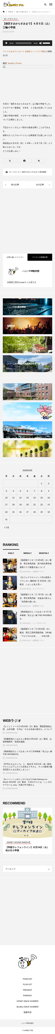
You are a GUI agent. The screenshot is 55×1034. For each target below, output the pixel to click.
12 (20, 498)
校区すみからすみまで (30, 172)
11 (13, 498)
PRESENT (27, 990)
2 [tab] (27, 835)
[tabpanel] (27, 831)
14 (34, 498)
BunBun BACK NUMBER (27, 1007)
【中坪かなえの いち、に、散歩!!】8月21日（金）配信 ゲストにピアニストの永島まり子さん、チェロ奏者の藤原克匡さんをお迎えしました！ (27, 767)
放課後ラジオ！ (39, 572)
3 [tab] (30, 835)
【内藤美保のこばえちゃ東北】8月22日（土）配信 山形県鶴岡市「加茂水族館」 (27, 740)
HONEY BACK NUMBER (27, 1001)
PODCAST (27, 979)
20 (27, 504)
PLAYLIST (27, 984)
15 (41, 498)
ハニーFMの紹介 (27, 1023)
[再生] (6, 43)
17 (6, 504)
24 (6, 512)
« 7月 (6, 527)
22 (41, 504)
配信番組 (43, 172)
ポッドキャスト (15, 172)
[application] (27, 43)
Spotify (11, 63)
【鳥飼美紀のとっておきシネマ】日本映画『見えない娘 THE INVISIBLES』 (27, 752)
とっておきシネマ (39, 623)
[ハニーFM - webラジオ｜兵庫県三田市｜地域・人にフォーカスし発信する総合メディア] (13, 4)
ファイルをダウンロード (14, 51)
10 (6, 498)
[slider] (47, 42)
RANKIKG (27, 995)
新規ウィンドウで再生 (36, 51)
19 (20, 504)
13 (27, 498)
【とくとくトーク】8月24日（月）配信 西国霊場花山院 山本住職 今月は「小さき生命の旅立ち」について (27, 727)
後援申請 (27, 1012)
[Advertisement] (27, 221)
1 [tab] (25, 835)
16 (49, 498)
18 (13, 504)
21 (34, 504)
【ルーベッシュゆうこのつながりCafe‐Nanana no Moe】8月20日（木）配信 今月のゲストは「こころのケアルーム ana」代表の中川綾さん (27, 782)
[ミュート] (40, 43)
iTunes (19, 63)
